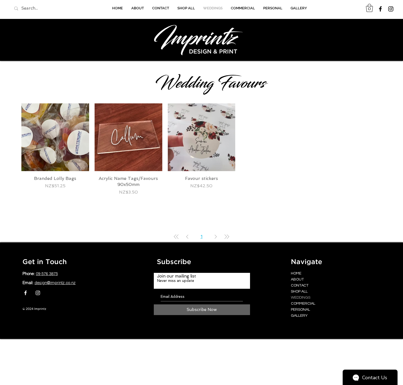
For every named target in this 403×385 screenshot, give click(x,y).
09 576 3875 (47, 273)
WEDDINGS (300, 297)
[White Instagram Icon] (38, 293)
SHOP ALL (299, 291)
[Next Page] (215, 236)
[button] (369, 8)
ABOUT (297, 279)
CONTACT (299, 285)
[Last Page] (226, 236)
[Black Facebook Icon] (380, 8)
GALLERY (299, 316)
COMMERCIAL (303, 303)
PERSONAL (300, 310)
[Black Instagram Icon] (390, 8)
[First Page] (176, 236)
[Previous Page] (187, 236)
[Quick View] (55, 137)
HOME (296, 273)
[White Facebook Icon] (25, 293)
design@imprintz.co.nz (55, 282)
